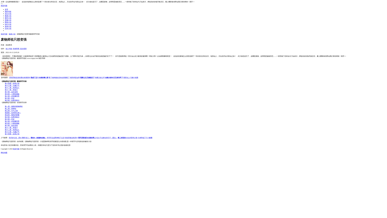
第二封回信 (122, 138)
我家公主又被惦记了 (87, 77)
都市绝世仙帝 (75, 77)
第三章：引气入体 (11, 111)
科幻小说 (8, 24)
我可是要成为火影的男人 (87, 138)
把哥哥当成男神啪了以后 (55, 138)
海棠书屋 (4, 6)
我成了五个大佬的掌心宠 (39, 77)
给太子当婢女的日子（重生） (106, 138)
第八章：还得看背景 (12, 96)
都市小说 (8, 18)
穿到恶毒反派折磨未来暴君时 (19, 77)
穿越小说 (8, 20)
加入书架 (9, 49)
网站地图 (4, 153)
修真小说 (8, 16)
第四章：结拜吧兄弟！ (13, 113)
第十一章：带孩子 (11, 90)
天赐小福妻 (134, 77)
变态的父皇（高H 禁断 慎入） (19, 138)
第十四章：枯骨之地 (12, 83)
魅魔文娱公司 (100, 77)
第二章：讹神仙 (10, 108)
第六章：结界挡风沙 (12, 100)
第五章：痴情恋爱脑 (12, 115)
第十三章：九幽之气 (12, 85)
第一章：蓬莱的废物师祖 (14, 106)
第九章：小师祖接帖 (12, 94)
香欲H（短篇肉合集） (38, 138)
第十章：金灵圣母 (11, 92)
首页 (6, 9)
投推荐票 (16, 49)
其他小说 (8, 26)
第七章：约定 (10, 98)
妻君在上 (126, 77)
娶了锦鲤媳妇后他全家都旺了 (59, 77)
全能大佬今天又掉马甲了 (114, 77)
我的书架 (8, 11)
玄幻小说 (8, 14)
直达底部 (23, 49)
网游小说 (8, 22)
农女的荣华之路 (131, 138)
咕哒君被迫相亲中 (71, 138)
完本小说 (8, 28)
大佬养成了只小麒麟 (145, 138)
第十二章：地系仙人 (12, 88)
